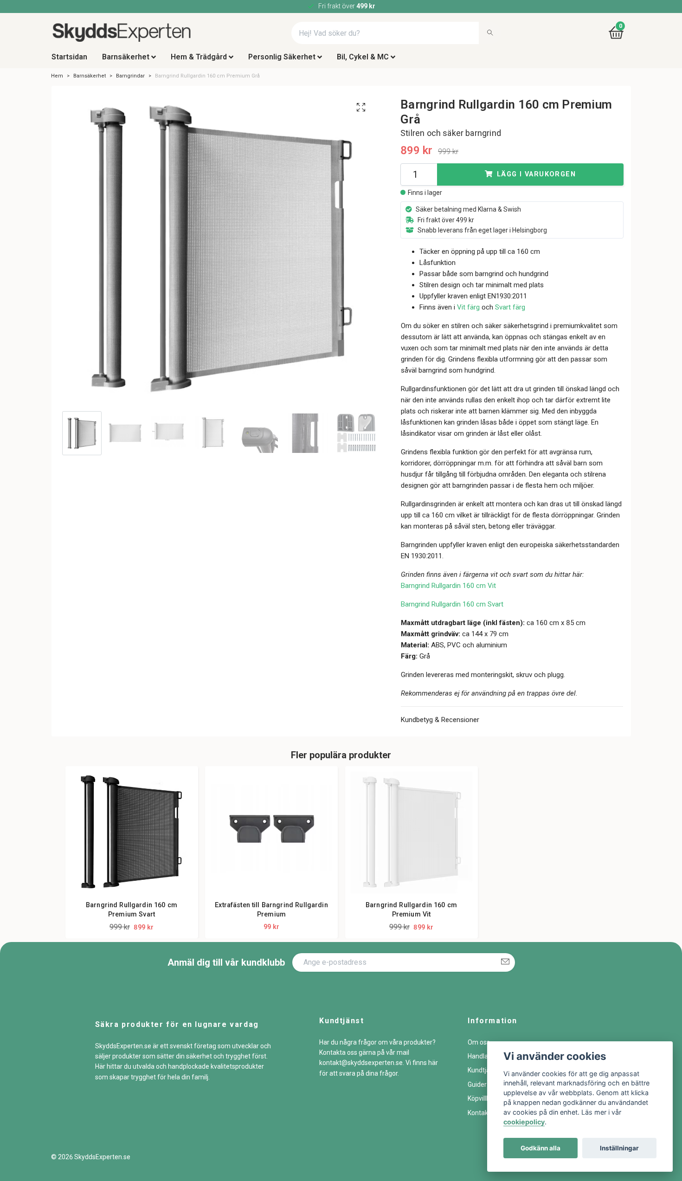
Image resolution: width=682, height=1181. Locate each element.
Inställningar (619, 1148)
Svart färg (510, 312)
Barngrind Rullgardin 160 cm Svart (452, 609)
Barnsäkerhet (125, 62)
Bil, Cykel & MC (363, 62)
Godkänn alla (540, 1148)
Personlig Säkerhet (281, 62)
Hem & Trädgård (199, 62)
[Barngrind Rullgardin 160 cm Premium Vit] (411, 837)
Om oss (479, 1047)
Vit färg (468, 312)
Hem (57, 81)
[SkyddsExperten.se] (143, 35)
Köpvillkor (481, 1103)
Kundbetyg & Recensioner (440, 725)
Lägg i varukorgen (536, 179)
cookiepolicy (524, 1122)
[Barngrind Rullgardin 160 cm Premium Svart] (132, 837)
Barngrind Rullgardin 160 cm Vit (448, 591)
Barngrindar (130, 81)
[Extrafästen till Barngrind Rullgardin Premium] (271, 837)
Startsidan (69, 62)
